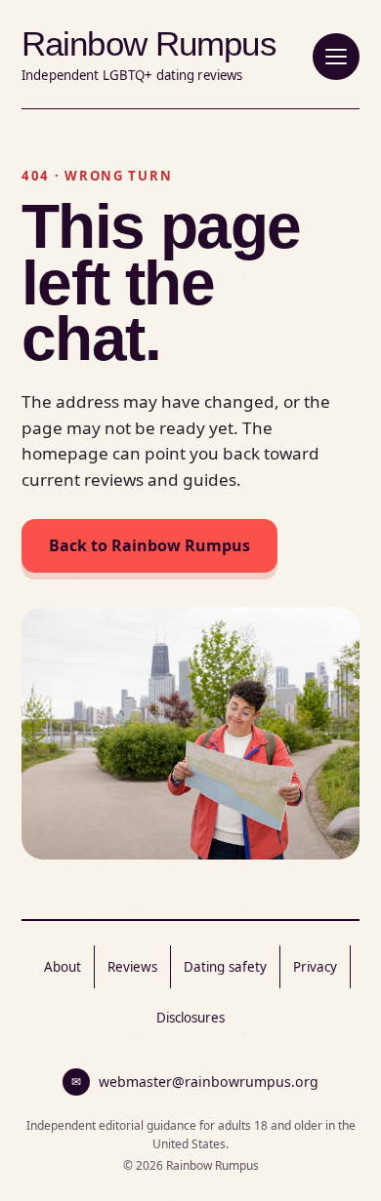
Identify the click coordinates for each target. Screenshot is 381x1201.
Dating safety (225, 967)
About (62, 967)
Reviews (132, 967)
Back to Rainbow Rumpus (149, 545)
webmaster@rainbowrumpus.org (194, 1081)
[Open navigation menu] (336, 56)
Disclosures (190, 1017)
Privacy (315, 967)
